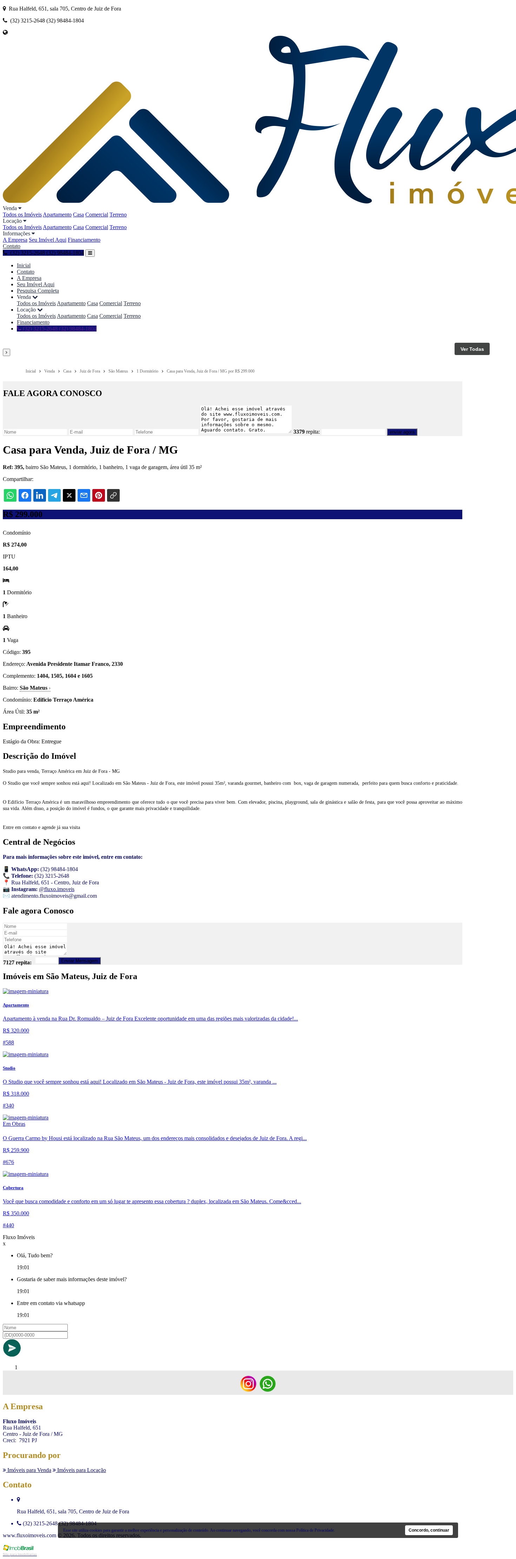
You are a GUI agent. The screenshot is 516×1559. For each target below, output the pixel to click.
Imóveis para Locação (81, 1470)
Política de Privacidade (315, 1530)
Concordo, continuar (429, 1530)
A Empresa (15, 240)
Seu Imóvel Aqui (47, 240)
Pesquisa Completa (38, 291)
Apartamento (57, 215)
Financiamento (84, 240)
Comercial (96, 215)
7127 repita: (17, 962)
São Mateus (35, 688)
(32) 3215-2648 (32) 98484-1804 (59, 329)
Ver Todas (472, 349)
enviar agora (402, 432)
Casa (78, 215)
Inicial (24, 265)
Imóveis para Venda (28, 1470)
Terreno (118, 215)
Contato (11, 246)
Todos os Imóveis (22, 215)
